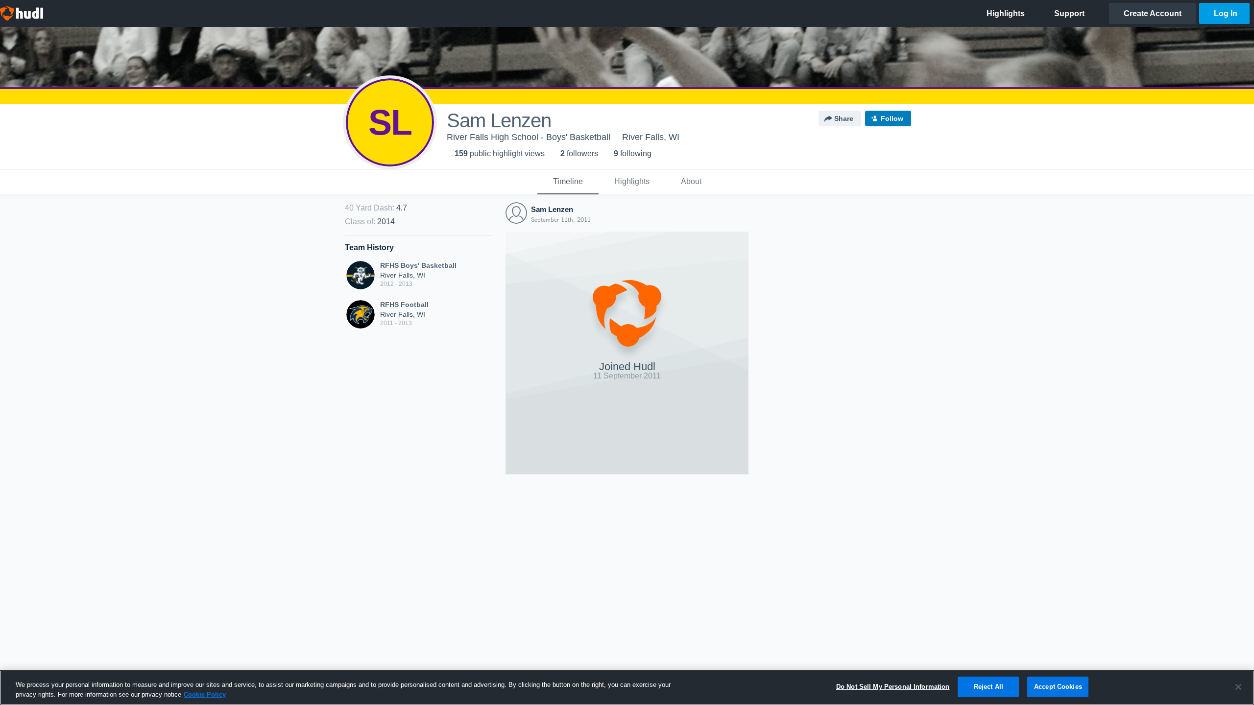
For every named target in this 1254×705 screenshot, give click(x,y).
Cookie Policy (205, 694)
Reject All (988, 686)
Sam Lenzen (552, 209)
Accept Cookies (1058, 686)
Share (843, 118)
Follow (892, 118)
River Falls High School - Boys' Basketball (528, 137)
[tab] (568, 182)
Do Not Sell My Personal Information (893, 686)
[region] (627, 687)
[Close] (1238, 687)
